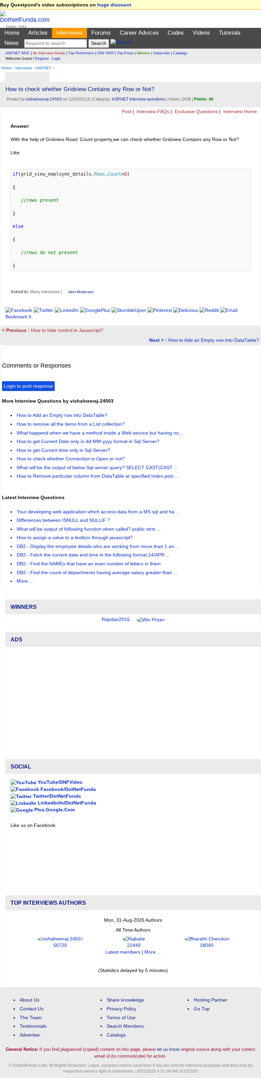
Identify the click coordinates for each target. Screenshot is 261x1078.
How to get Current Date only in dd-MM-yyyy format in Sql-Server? (89, 441)
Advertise (30, 1035)
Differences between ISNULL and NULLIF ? (64, 520)
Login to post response (28, 386)
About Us (29, 1000)
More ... (25, 581)
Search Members (125, 1026)
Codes (176, 33)
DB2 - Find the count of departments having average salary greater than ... (98, 572)
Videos (201, 33)
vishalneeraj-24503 (44, 99)
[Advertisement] (133, 699)
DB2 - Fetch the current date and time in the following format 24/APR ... (94, 555)
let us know (168, 1049)
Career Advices (139, 33)
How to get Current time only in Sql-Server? (64, 450)
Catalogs (180, 53)
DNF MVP (105, 53)
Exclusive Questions (195, 111)
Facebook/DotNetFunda (67, 789)
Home (11, 33)
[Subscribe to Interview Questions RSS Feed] (255, 75)
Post (125, 111)
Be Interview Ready (49, 53)
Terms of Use (121, 1017)
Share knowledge (125, 1000)
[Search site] (120, 43)
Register (42, 58)
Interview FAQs (152, 111)
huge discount (114, 4)
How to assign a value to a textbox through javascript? (75, 537)
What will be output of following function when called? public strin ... (89, 529)
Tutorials (230, 33)
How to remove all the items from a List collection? (71, 424)
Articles (38, 33)
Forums (101, 33)
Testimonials (33, 1026)
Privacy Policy (121, 1008)
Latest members (122, 952)
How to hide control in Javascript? (52, 330)
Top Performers (81, 53)
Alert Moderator (81, 292)
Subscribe (161, 53)
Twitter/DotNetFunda (56, 796)
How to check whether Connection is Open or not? (71, 458)
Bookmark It (18, 316)
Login (56, 58)
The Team (31, 1017)
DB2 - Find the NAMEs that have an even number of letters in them (89, 563)
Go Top (202, 1008)
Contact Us (32, 1008)
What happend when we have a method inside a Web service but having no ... (101, 433)
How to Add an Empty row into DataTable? (204, 340)
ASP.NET (43, 68)
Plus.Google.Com (54, 809)
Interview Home (239, 111)
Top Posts (125, 53)
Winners (143, 53)
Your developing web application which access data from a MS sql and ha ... (99, 511)
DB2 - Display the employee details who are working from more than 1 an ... (99, 546)
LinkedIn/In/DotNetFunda (66, 803)
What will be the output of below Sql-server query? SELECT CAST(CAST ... (98, 467)
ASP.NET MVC (17, 53)
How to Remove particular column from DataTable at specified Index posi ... (98, 476)
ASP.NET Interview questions (138, 99)
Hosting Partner (210, 1000)
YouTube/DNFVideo (59, 782)
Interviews (69, 33)
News (11, 43)
